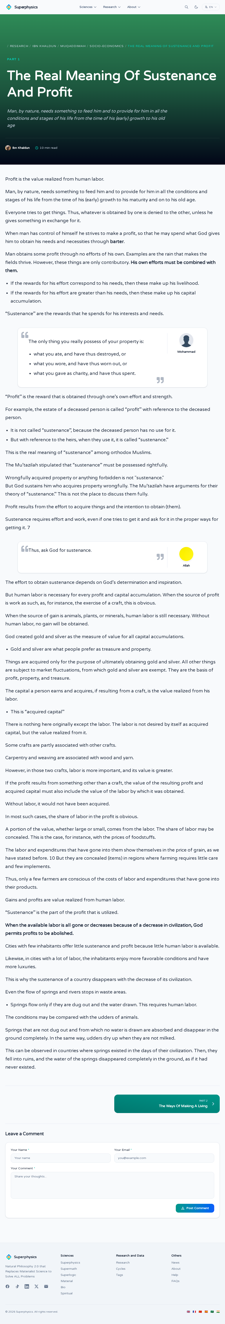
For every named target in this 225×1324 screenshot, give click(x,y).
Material (67, 1281)
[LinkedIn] (27, 1286)
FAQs (175, 1281)
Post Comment (197, 1208)
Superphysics (70, 1262)
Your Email (123, 1150)
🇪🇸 (206, 1311)
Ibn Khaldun (44, 46)
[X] (36, 1286)
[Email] (46, 1286)
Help (174, 1275)
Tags (119, 1275)
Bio (63, 1287)
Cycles (120, 1269)
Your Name (20, 1150)
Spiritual (67, 1293)
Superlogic (68, 1275)
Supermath (69, 1269)
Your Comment (23, 1168)
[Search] (187, 7)
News (175, 1262)
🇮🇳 (218, 1311)
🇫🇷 (194, 1311)
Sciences (86, 7)
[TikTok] (17, 1286)
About (131, 7)
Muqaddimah (72, 46)
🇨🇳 (200, 1311)
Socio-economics (107, 46)
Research (110, 7)
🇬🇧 (188, 1311)
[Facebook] (7, 1286)
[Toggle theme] (196, 7)
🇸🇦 (212, 1311)
